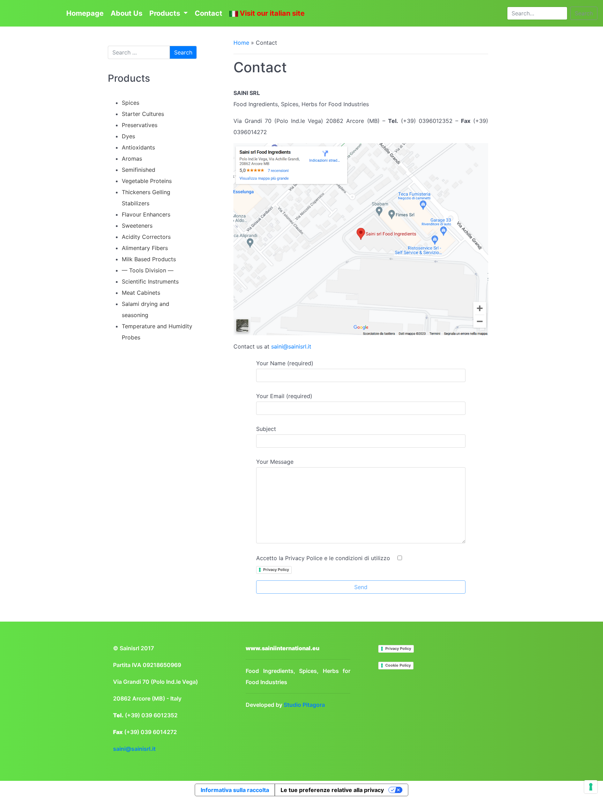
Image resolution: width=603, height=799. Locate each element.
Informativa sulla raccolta (235, 789)
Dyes (128, 136)
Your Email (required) (284, 396)
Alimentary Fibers (145, 247)
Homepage (85, 13)
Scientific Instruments (150, 281)
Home (241, 42)
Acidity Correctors (146, 236)
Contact (208, 13)
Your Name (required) (284, 363)
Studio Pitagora (304, 704)
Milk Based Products (149, 259)
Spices (130, 102)
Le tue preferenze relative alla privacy (332, 789)
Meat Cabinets (141, 292)
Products (165, 13)
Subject (266, 428)
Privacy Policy (276, 569)
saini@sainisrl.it (291, 346)
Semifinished (138, 169)
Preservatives (139, 125)
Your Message (274, 461)
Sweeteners (137, 225)
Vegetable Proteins (147, 180)
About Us (126, 13)
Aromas (132, 158)
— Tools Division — (147, 270)
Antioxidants (138, 147)
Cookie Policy (398, 665)
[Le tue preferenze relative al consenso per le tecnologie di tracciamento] (590, 786)
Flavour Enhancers (146, 214)
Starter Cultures (143, 113)
